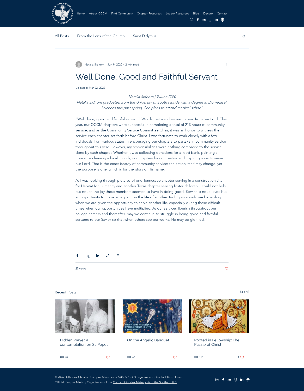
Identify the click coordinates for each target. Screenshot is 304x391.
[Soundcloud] (204, 20)
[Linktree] (222, 20)
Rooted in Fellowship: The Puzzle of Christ (216, 342)
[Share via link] (108, 256)
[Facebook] (198, 20)
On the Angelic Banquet (148, 340)
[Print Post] (118, 256)
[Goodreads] (210, 20)
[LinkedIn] (216, 20)
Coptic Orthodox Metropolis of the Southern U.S (145, 382)
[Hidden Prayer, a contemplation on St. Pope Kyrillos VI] (85, 316)
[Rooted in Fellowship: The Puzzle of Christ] (219, 316)
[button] (149, 13)
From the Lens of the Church (101, 36)
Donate (178, 377)
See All (244, 291)
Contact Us (163, 377)
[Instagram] (191, 20)
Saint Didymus (144, 36)
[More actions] (226, 64)
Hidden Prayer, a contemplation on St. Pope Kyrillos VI (83, 342)
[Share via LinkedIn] (98, 256)
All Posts (62, 36)
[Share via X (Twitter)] (88, 256)
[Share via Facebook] (77, 256)
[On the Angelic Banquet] (152, 316)
